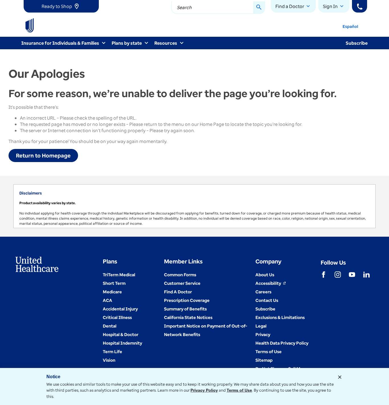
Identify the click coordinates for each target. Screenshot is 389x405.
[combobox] (218, 7)
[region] (194, 206)
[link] (61, 6)
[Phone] (359, 6)
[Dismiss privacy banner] (340, 377)
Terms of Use (239, 390)
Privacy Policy (204, 390)
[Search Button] (259, 7)
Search (184, 7)
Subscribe (357, 43)
